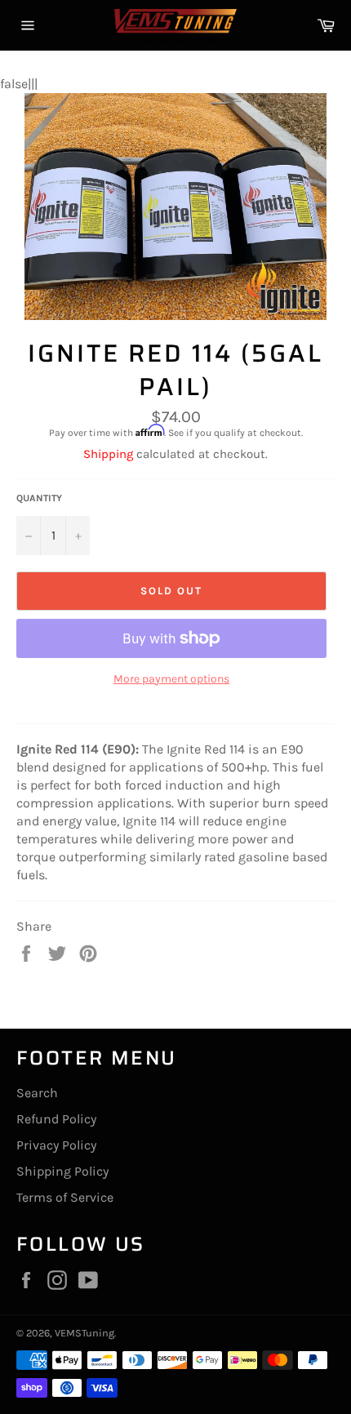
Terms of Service (64, 1197)
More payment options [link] (171, 679)
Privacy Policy (56, 1145)
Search (37, 1093)
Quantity (39, 498)
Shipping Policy (62, 1171)
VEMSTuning (84, 1333)
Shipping (108, 454)
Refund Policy (56, 1119)
